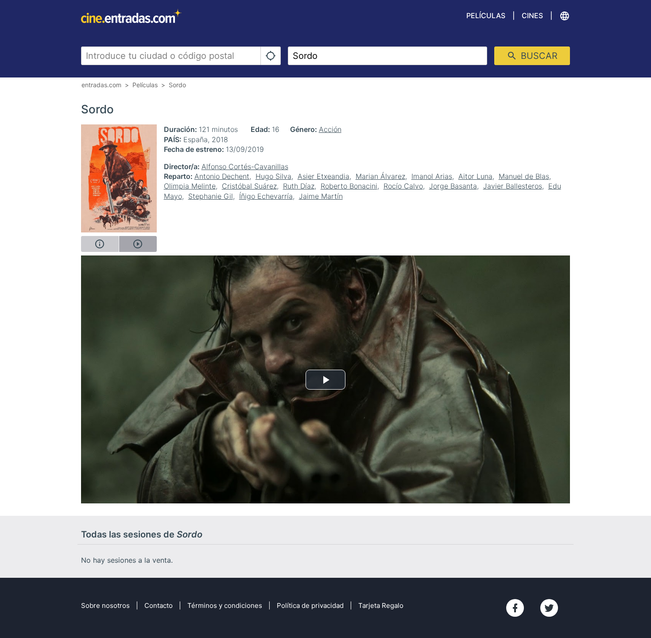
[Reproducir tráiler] (138, 244)
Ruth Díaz (298, 186)
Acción (330, 129)
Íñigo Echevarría (266, 196)
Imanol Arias (431, 176)
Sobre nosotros (105, 605)
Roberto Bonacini (349, 186)
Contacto (158, 605)
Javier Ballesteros (512, 186)
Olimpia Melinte (190, 186)
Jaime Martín (321, 196)
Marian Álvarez (380, 176)
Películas (485, 15)
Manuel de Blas (524, 176)
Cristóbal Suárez (249, 186)
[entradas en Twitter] (549, 608)
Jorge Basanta (453, 186)
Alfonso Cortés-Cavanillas (245, 166)
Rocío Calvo (403, 186)
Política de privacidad (310, 605)
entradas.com (101, 85)
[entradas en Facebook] (515, 608)
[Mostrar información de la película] (100, 244)
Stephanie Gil (210, 196)
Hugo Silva (273, 176)
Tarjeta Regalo (380, 605)
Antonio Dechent (221, 176)
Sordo (177, 85)
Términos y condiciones (224, 605)
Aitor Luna (475, 176)
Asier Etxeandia (323, 176)
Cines (532, 15)
